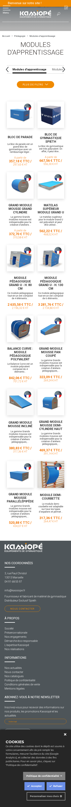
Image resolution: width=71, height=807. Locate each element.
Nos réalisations (14, 649)
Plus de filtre (33, 84)
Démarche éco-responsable (21, 640)
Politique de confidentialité (20, 680)
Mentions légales (15, 688)
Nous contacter (22, 608)
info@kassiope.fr (15, 590)
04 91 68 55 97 (13, 581)
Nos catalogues (14, 676)
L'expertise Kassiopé (17, 645)
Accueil (6, 36)
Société (9, 628)
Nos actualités (13, 667)
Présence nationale (16, 632)
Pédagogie (19, 36)
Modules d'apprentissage (42, 36)
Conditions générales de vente (22, 684)
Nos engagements (16, 636)
